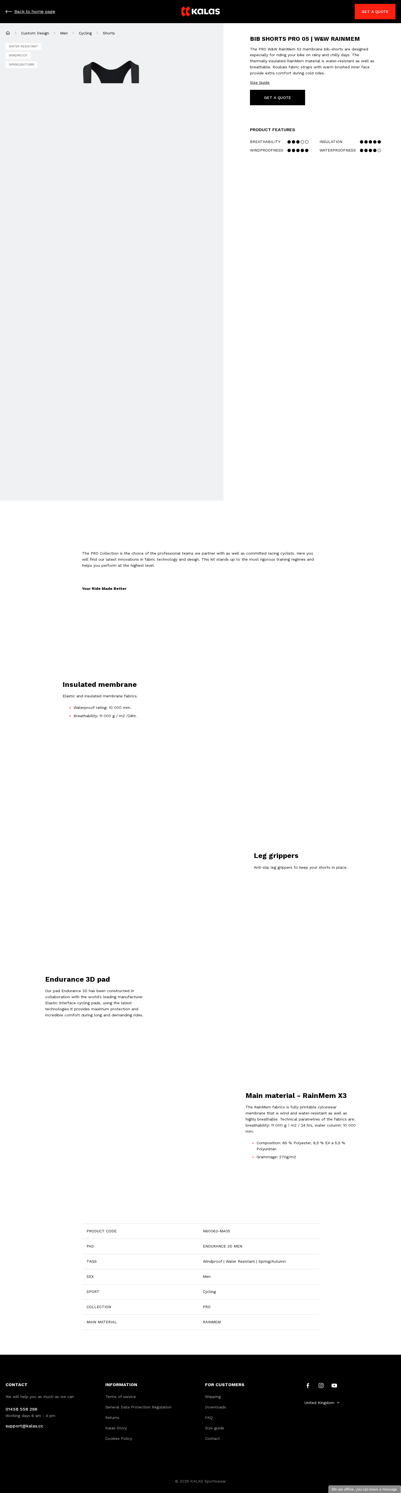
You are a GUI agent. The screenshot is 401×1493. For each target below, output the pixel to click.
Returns (112, 1417)
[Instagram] (321, 1385)
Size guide (214, 1428)
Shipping (213, 1396)
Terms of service (120, 1396)
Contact (212, 1438)
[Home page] (8, 33)
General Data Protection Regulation (138, 1407)
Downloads (215, 1407)
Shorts (109, 33)
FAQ (209, 1417)
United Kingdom (319, 1402)
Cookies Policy (118, 1438)
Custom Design (35, 33)
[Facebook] (308, 1385)
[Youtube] (334, 1385)
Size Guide (260, 82)
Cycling (85, 33)
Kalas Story (116, 1428)
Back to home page (34, 11)
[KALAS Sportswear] (200, 12)
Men (64, 33)
